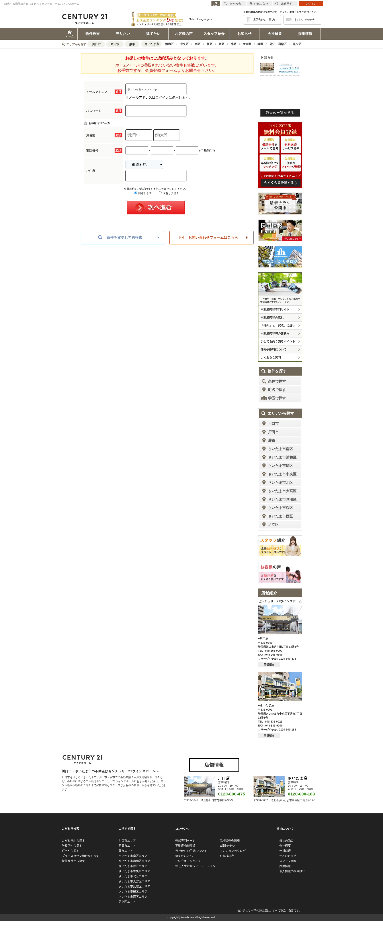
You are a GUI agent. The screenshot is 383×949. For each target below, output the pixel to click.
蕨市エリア (126, 850)
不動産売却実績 (185, 845)
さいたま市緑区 (280, 466)
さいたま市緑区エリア (133, 866)
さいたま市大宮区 (282, 491)
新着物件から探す (73, 861)
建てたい (153, 33)
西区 (222, 44)
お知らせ (244, 33)
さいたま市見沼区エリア (134, 886)
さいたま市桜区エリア (133, 891)
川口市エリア (127, 840)
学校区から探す (72, 845)
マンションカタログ (233, 850)
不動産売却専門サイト (275, 309)
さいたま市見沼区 (282, 499)
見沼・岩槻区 (278, 44)
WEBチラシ (227, 845)
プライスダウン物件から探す (80, 855)
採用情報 (305, 33)
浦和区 (169, 44)
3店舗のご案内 (264, 19)
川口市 (96, 44)
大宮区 (247, 44)
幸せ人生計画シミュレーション (195, 866)
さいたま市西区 (280, 516)
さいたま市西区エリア (133, 896)
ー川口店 (285, 850)
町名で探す (277, 390)
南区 (198, 44)
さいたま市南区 (280, 449)
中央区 (184, 44)
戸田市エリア (127, 845)
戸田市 (115, 44)
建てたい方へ (184, 855)
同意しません (170, 193)
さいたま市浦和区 (282, 457)
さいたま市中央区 (282, 474)
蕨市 (132, 44)
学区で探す (277, 398)
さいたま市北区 (280, 482)
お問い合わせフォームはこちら (213, 237)
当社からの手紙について (191, 850)
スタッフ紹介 (214, 33)
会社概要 (275, 33)
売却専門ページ (185, 840)
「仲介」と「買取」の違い (278, 325)
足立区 (297, 44)
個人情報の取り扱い (292, 871)
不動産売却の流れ (272, 317)
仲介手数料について (274, 349)
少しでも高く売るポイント (278, 341)
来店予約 (287, 3)
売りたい (123, 33)
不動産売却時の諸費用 (275, 333)
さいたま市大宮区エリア (134, 881)
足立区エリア (127, 901)
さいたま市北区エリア (133, 876)
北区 (233, 44)
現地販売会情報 (230, 840)
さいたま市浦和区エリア (134, 861)
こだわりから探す (73, 840)
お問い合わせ (305, 19)
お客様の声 (184, 33)
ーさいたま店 (288, 855)
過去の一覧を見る (280, 112)
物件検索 (93, 33)
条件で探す (277, 381)
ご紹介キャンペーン (188, 861)
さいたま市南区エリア (133, 855)
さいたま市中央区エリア (134, 871)
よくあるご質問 (271, 357)
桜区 (210, 44)
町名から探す (70, 850)
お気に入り (261, 3)
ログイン (311, 3)
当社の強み (286, 840)
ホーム (70, 36)
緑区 (260, 44)
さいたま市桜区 (280, 508)
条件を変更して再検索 (124, 237)
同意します (145, 193)
